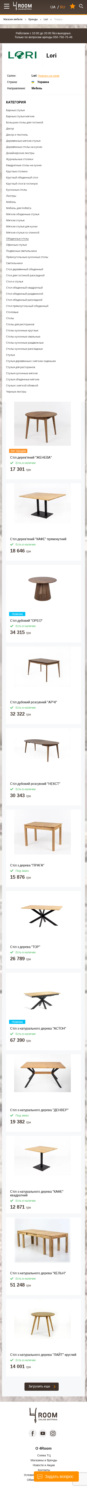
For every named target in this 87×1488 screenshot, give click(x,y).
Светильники (14, 263)
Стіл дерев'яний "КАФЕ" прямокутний (38, 539)
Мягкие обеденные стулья (22, 214)
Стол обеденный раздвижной (24, 293)
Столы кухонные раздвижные (25, 342)
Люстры (11, 196)
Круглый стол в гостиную (22, 183)
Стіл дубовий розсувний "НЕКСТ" (35, 783)
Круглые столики (17, 171)
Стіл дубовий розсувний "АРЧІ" (33, 702)
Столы (10, 318)
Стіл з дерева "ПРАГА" (27, 865)
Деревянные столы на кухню (24, 147)
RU (62, 7)
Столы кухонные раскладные (24, 349)
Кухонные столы (16, 189)
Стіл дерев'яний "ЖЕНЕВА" (31, 457)
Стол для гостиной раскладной (25, 275)
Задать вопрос (58, 1476)
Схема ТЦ (44, 1455)
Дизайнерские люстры (20, 153)
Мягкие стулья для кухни (21, 226)
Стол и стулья (14, 281)
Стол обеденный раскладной (24, 300)
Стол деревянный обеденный (24, 269)
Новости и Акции (44, 1465)
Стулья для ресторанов (20, 367)
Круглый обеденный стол (22, 177)
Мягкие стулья (15, 220)
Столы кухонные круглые (22, 330)
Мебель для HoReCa (18, 208)
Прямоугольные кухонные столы (27, 257)
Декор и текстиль (17, 134)
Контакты (44, 1470)
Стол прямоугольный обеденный (27, 306)
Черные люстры (16, 391)
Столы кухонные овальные (23, 336)
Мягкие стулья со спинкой (22, 232)
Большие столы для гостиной (24, 122)
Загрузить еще (39, 1386)
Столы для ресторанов (20, 324)
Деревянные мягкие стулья (23, 141)
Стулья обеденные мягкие (22, 379)
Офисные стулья (16, 245)
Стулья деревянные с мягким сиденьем (31, 361)
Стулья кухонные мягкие (22, 373)
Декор (10, 128)
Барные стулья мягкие (20, 116)
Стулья (10, 355)
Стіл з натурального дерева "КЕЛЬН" (38, 1273)
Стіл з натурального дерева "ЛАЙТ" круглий (43, 1354)
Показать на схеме (48, 76)
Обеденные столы (17, 238)
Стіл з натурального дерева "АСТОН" (38, 1028)
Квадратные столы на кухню (24, 165)
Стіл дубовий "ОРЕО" (26, 620)
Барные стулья (15, 110)
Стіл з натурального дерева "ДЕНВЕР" (39, 1110)
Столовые (12, 312)
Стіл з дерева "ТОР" (25, 947)
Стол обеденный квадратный (24, 287)
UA (52, 7)
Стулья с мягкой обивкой (22, 385)
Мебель (11, 202)
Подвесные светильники (21, 251)
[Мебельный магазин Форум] (22, 6)
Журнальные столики (19, 159)
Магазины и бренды (44, 1460)
